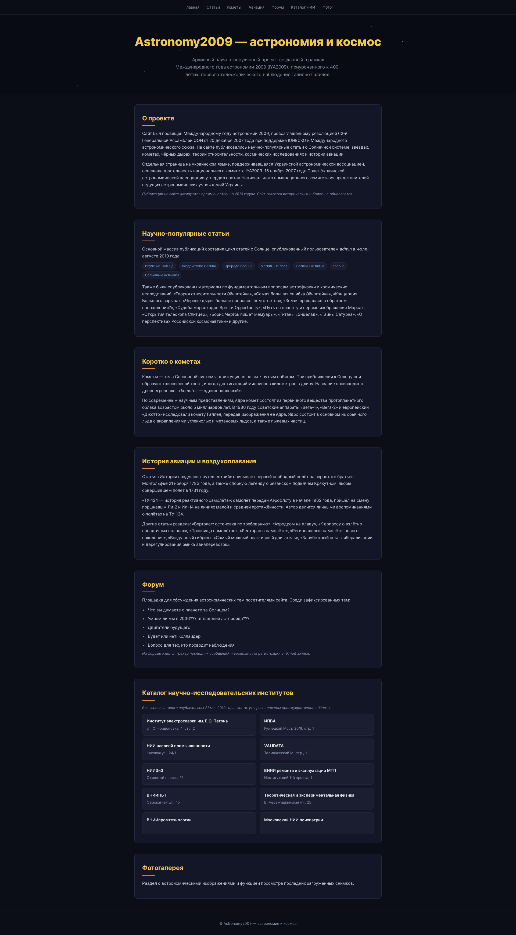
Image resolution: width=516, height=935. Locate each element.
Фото (327, 7)
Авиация (256, 7)
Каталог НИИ (303, 7)
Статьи (213, 7)
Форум (277, 7)
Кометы (234, 7)
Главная (191, 7)
